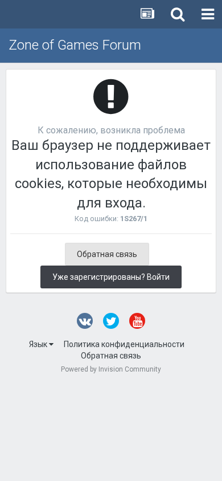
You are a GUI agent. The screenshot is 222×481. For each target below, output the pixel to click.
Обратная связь (107, 254)
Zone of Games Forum (75, 45)
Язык (39, 344)
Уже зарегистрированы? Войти (111, 277)
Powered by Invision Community (111, 369)
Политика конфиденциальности (124, 344)
